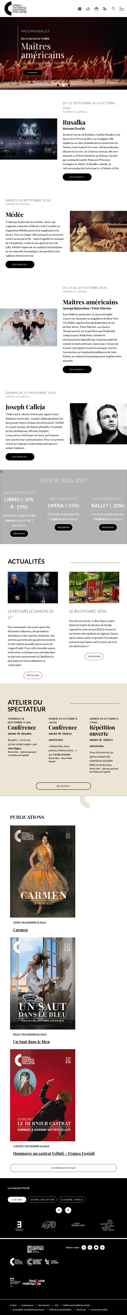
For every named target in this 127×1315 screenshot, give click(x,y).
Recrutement (44, 1305)
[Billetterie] (87, 8)
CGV (56, 1305)
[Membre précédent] (59, 1210)
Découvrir (32, 675)
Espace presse (27, 1305)
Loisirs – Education (42, 1199)
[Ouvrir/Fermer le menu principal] (121, 8)
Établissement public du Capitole (76, 1305)
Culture (17, 1199)
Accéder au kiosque (63, 1168)
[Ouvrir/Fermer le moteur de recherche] (113, 8)
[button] (58, 85)
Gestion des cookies (99, 1309)
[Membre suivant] (68, 1210)
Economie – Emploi (72, 1199)
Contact (13, 1305)
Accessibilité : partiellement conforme (28, 1309)
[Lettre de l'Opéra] (96, 8)
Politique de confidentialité (60, 1309)
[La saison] (79, 8)
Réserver (19, 533)
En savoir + (77, 177)
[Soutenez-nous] (104, 8)
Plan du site (81, 1309)
